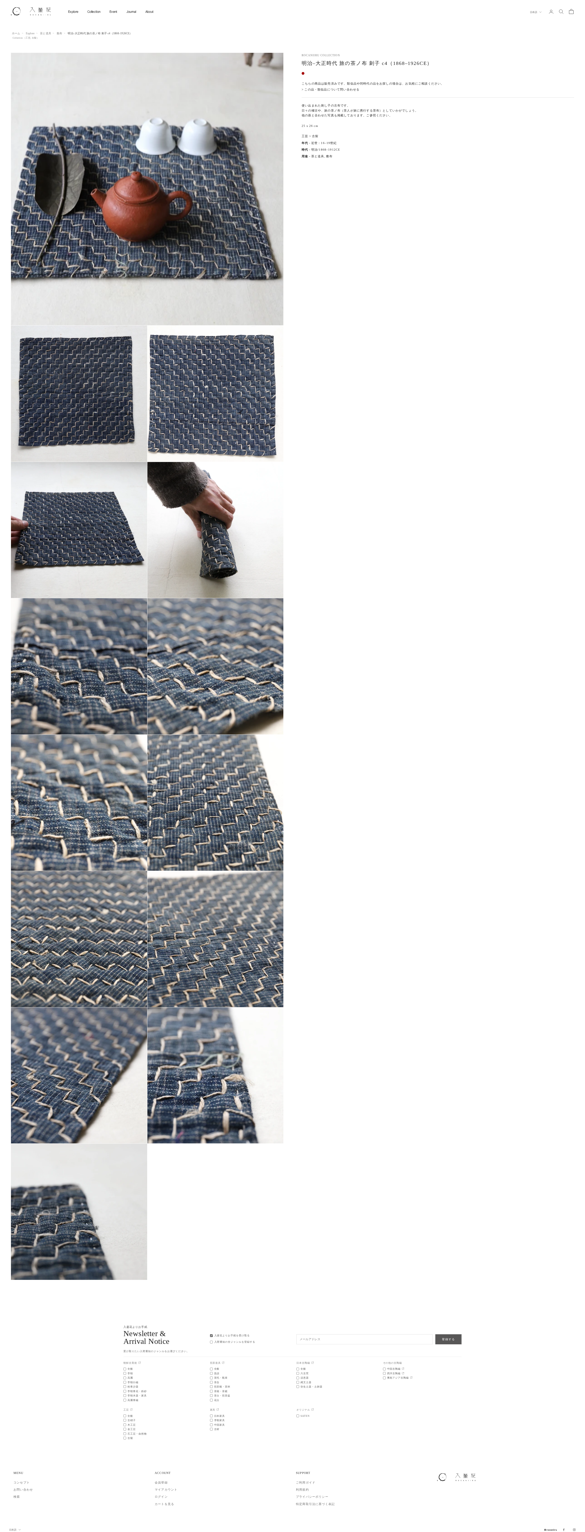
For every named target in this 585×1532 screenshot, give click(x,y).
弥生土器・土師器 (311, 1386)
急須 (217, 1373)
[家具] (218, 1410)
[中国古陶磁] (403, 1369)
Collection (93, 11)
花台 (217, 1400)
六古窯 (304, 1373)
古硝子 (132, 1420)
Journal (131, 11)
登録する (448, 1339)
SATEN (305, 1416)
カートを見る (164, 1504)
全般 (130, 1368)
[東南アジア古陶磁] (411, 1378)
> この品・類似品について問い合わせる (330, 89)
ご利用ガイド (305, 1482)
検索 (16, 1496)
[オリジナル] (312, 1410)
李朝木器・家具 (137, 1395)
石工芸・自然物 (137, 1433)
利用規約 (302, 1489)
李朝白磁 (133, 1382)
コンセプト (21, 1482)
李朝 (130, 1373)
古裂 (34, 38)
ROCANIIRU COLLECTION (321, 55)
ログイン (161, 1496)
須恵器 (304, 1377)
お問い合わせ (23, 1489)
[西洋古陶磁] (403, 1373)
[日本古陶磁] (312, 1363)
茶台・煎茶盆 (222, 1395)
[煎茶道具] (223, 1363)
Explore (73, 11)
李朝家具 (219, 1420)
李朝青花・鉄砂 (137, 1391)
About (149, 11)
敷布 (59, 33)
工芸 (28, 38)
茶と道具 (45, 33)
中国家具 (219, 1424)
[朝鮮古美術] (139, 1363)
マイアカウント (166, 1489)
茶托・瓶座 (221, 1377)
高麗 (130, 1377)
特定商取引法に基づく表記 (315, 1504)
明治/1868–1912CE (325, 150)
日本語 (533, 12)
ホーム (16, 33)
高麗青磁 (133, 1400)
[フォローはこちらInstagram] (574, 1529)
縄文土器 (305, 1382)
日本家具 (219, 1416)
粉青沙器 (133, 1386)
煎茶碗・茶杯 (222, 1386)
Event (113, 11)
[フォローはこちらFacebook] (563, 1529)
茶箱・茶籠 (221, 1391)
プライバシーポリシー (312, 1496)
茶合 (217, 1382)
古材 (217, 1429)
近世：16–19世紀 (324, 143)
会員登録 (161, 1482)
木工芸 (132, 1424)
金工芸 (132, 1429)
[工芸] (131, 1410)
